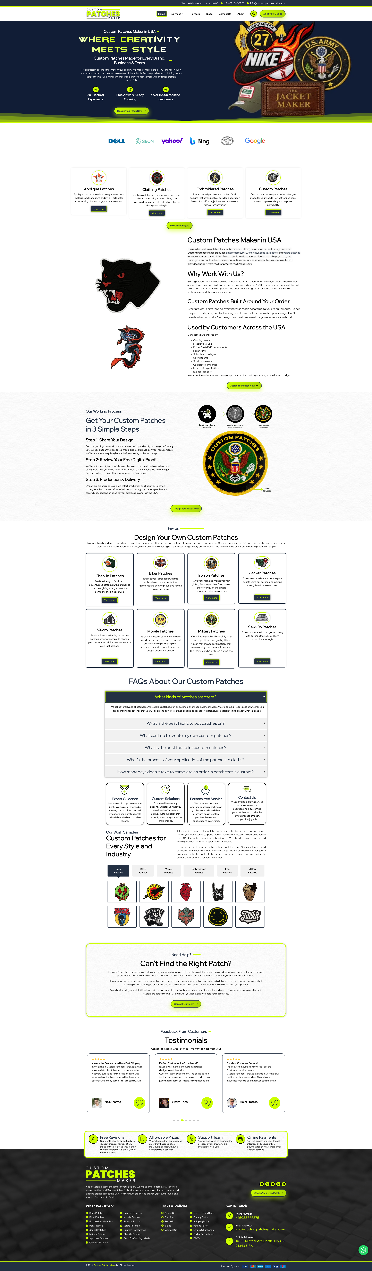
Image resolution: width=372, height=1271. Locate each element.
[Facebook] (261, 1184)
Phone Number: (244, 1213)
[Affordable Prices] (142, 1139)
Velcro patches (291, 252)
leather (273, 252)
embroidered (233, 252)
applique (263, 252)
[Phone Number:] (229, 1216)
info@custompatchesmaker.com (260, 1229)
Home (161, 13)
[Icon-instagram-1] (278, 1184)
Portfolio (195, 13)
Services (176, 13)
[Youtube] (272, 1184)
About (240, 13)
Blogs (209, 13)
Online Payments (261, 1137)
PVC (244, 252)
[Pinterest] (283, 1184)
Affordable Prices (164, 1137)
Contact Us (225, 13)
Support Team (210, 1137)
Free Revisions (112, 1137)
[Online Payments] (240, 1139)
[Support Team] (191, 1139)
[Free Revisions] (93, 1139)
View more (98, 209)
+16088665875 (247, 1217)
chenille (252, 252)
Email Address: (244, 1225)
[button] (174, 1120)
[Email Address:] (229, 1227)
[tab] (118, 871)
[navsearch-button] (253, 13)
